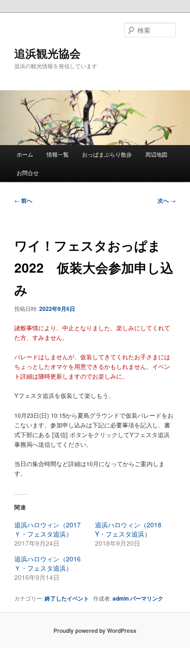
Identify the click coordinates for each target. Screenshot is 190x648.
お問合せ (28, 172)
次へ (167, 200)
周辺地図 (156, 154)
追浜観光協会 (47, 53)
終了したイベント (67, 598)
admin (121, 598)
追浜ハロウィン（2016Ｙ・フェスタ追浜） (47, 563)
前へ (23, 200)
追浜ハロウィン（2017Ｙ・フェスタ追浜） (47, 529)
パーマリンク (146, 598)
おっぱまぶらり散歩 (107, 154)
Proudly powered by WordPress (95, 630)
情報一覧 (58, 154)
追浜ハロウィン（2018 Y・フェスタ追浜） (128, 529)
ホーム (25, 154)
